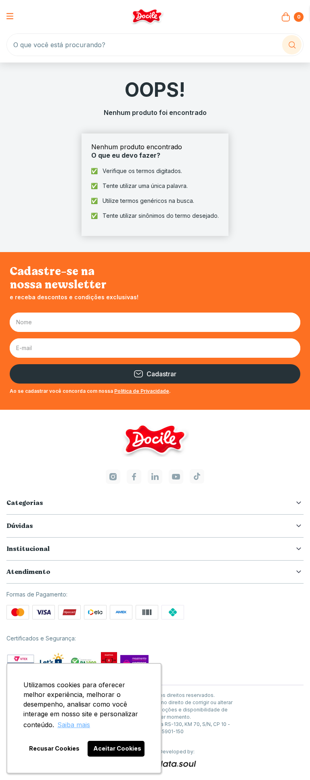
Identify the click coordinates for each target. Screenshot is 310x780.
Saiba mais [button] (73, 725)
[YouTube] (176, 482)
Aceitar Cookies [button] (117, 748)
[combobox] (155, 44)
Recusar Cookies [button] (54, 748)
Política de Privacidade (141, 391)
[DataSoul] (176, 764)
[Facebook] (134, 482)
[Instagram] (113, 482)
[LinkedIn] (155, 482)
